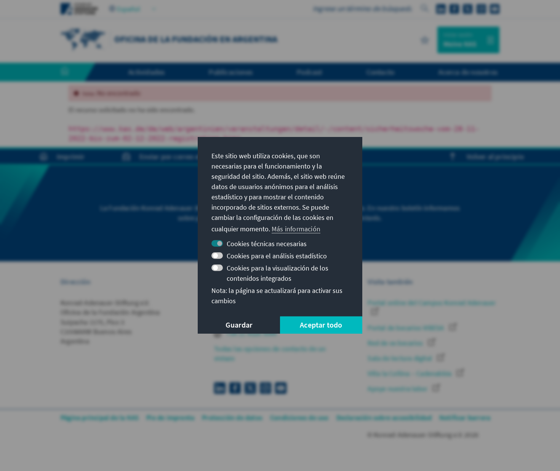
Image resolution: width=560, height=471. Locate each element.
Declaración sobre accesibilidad (384, 417)
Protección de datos (232, 417)
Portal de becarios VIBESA (406, 327)
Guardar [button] (239, 325)
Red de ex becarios (396, 343)
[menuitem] (72, 72)
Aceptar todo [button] (321, 325)
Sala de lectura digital (401, 358)
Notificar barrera (464, 417)
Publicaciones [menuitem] (231, 71)
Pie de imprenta (170, 417)
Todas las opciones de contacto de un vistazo (270, 353)
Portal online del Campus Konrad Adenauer (432, 302)
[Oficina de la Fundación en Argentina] (83, 39)
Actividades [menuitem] (146, 71)
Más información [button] (296, 228)
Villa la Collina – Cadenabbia (410, 373)
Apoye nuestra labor (398, 388)
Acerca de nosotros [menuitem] (468, 71)
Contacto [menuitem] (380, 71)
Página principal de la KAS (100, 417)
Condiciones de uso (299, 417)
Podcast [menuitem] (309, 71)
